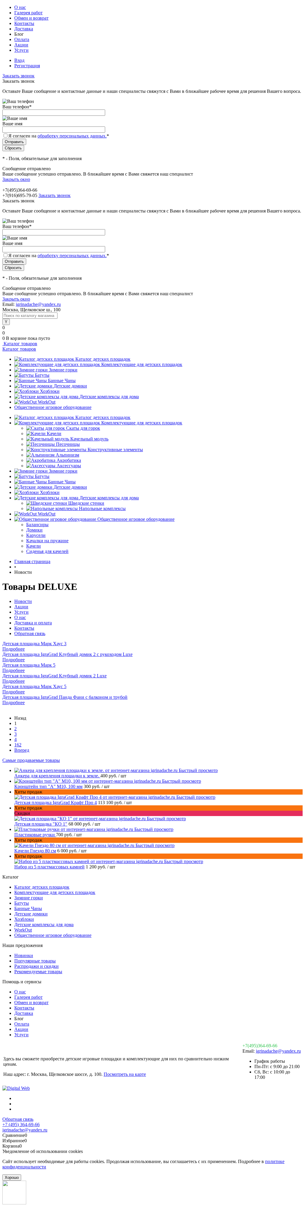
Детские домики (70, 385)
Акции (21, 44)
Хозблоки (50, 391)
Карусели (36, 535)
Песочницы (68, 444)
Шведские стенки (86, 503)
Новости (23, 601)
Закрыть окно (16, 179)
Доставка (23, 28)
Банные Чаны (62, 380)
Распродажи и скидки (36, 966)
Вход (19, 60)
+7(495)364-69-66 (259, 1045)
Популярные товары (35, 960)
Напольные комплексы (102, 508)
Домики (34, 529)
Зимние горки (63, 369)
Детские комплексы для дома (109, 396)
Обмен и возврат (31, 18)
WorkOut (46, 401)
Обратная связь (29, 633)
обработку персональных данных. (72, 135)
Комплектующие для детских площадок (141, 364)
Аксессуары (69, 465)
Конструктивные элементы (115, 449)
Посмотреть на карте (125, 1074)
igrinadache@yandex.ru (38, 304)
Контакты (24, 23)
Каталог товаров (19, 343)
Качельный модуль (89, 438)
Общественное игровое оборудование (52, 407)
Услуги (21, 50)
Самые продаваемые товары (31, 760)
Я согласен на (58, 135)
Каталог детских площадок (102, 359)
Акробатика (69, 460)
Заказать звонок (18, 75)
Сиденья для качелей (47, 551)
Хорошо (12, 1177)
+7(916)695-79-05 (19, 195)
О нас (20, 7)
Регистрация (27, 65)
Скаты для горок (83, 428)
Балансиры (37, 524)
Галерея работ (28, 12)
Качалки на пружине (47, 540)
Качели (54, 433)
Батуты (42, 375)
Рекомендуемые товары (38, 971)
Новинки (23, 955)
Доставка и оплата (33, 622)
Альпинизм (67, 454)
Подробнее (13, 648)
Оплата (21, 39)
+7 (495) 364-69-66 (21, 1124)
